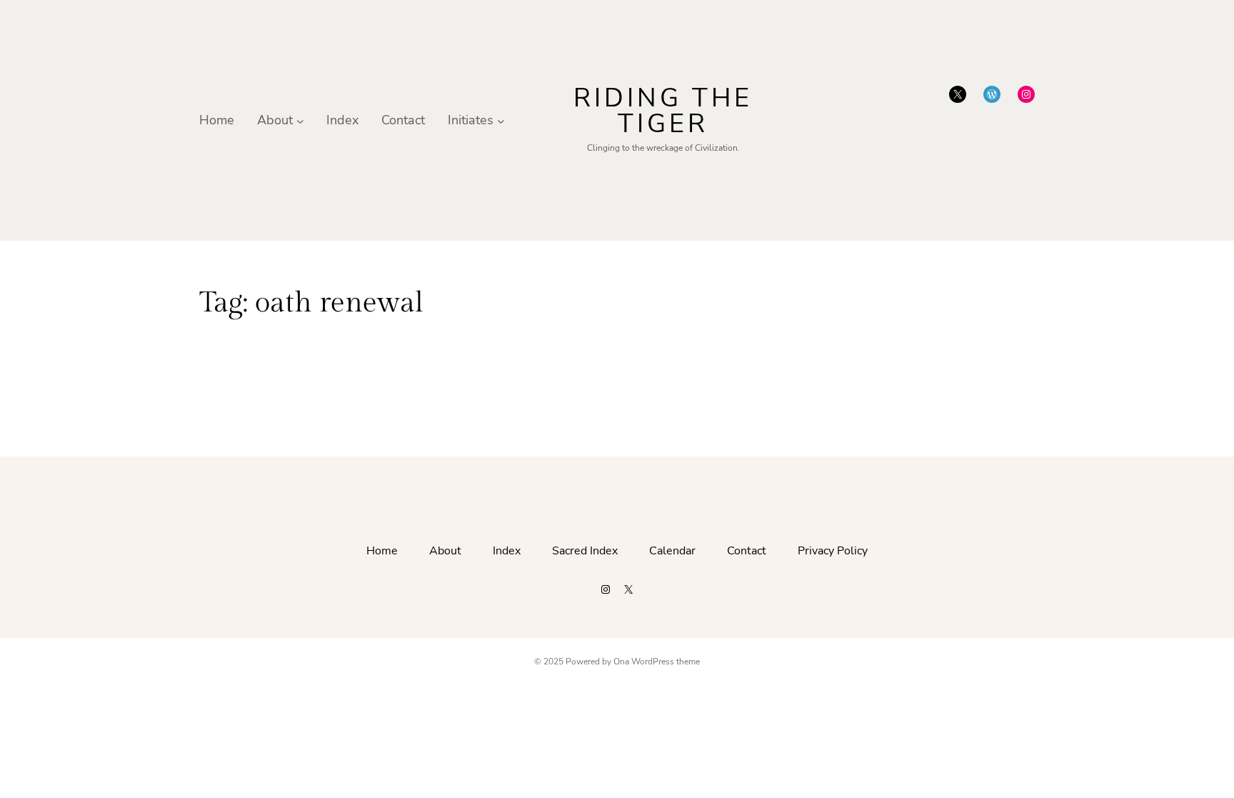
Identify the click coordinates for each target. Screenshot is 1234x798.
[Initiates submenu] (501, 120)
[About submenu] (300, 120)
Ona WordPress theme (656, 661)
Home (216, 120)
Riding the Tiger (663, 111)
